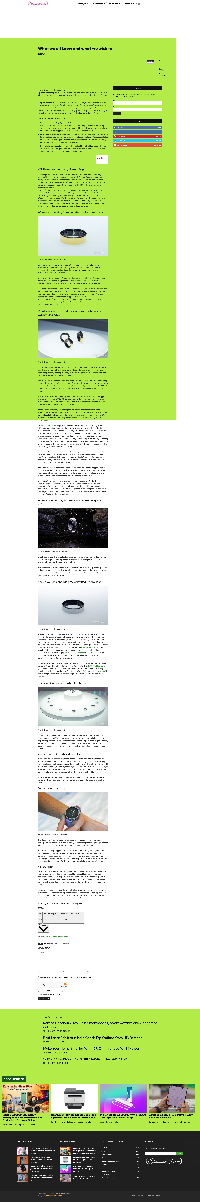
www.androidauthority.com (56, 936)
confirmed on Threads (84, 281)
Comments (43, 925)
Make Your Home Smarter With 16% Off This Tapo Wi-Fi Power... (92, 1048)
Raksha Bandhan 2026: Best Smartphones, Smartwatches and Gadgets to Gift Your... (100, 1025)
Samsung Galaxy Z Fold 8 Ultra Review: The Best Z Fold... (87, 1059)
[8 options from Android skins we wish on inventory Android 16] (22, 1178)
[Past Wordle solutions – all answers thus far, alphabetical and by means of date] (22, 1151)
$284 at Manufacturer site (74, 652)
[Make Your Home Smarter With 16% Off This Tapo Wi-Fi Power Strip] (123, 1098)
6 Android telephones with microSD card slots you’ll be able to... (41, 1159)
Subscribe (157, 145)
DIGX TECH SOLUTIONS (54, 1196)
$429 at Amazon (98, 671)
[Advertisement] (100, 22)
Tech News (54, 43)
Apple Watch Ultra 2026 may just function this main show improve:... (42, 1168)
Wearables (65, 943)
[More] (161, 80)
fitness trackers (48, 943)
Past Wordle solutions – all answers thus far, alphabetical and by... (43, 1150)
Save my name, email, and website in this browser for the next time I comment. (65, 977)
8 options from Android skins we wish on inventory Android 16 (42, 1177)
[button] (170, 3)
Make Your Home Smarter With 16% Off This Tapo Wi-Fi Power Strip (123, 1116)
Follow (158, 132)
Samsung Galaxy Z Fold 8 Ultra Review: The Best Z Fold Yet (171, 1116)
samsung (57, 943)
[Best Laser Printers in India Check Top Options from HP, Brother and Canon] (74, 1098)
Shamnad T (49, 1031)
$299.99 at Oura (88, 647)
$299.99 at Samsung (96, 666)
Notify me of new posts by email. (50, 994)
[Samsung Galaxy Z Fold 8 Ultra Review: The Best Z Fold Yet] (172, 1098)
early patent (46, 425)
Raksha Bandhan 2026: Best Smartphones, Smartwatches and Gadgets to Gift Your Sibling (22, 1117)
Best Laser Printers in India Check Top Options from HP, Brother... (94, 1037)
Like (159, 127)
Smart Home (43, 43)
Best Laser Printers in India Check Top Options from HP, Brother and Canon (73, 1116)
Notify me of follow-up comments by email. (53, 991)
